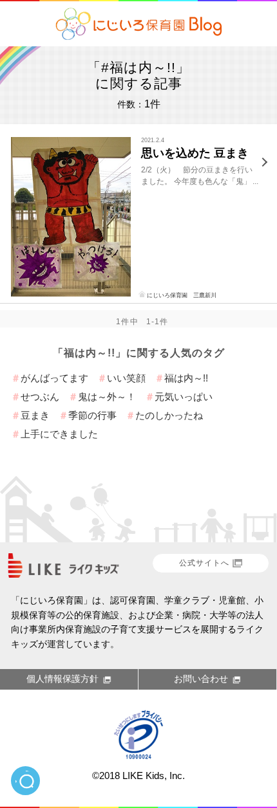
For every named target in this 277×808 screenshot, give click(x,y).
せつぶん (40, 396)
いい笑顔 (126, 377)
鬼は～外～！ (107, 396)
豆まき (35, 415)
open (25, 780)
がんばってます (54, 377)
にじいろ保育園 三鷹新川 (181, 295)
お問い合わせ (201, 679)
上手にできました (59, 433)
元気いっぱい (184, 396)
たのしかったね (169, 415)
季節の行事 (92, 415)
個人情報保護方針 (62, 679)
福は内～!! (186, 377)
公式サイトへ (204, 562)
